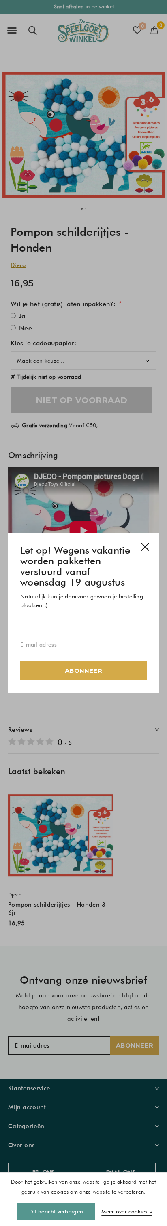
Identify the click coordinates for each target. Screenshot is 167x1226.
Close (145, 547)
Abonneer (83, 671)
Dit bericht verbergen (56, 1211)
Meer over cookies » (126, 1211)
